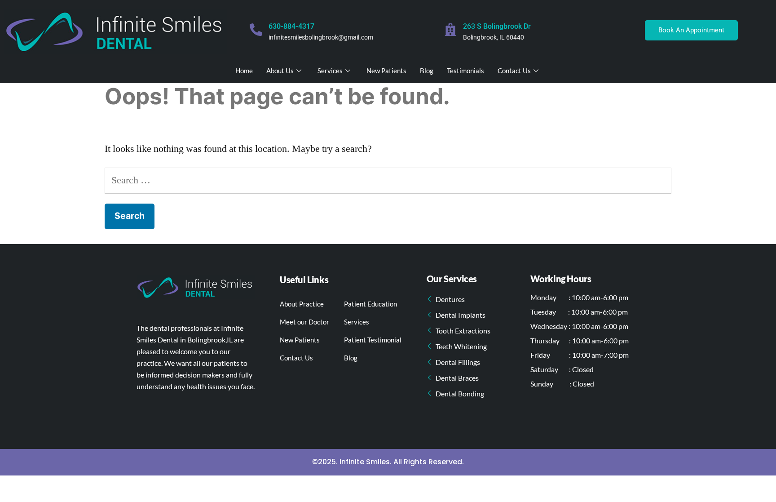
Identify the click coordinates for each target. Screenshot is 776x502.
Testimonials (465, 71)
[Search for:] (388, 180)
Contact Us (514, 71)
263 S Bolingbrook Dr (497, 26)
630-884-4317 (291, 26)
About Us (280, 71)
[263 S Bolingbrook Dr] (450, 29)
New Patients (386, 71)
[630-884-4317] (256, 29)
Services (330, 71)
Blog (426, 71)
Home (244, 71)
